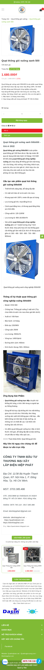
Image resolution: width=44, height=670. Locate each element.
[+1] (14, 126)
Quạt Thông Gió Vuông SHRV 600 (11, 566)
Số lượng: (5, 108)
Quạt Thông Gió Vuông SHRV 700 (33, 566)
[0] (40, 10)
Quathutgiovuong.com (28, 653)
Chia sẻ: (5, 126)
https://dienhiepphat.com (13, 523)
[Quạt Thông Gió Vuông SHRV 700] (32, 555)
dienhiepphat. (16, 517)
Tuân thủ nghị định (22, 579)
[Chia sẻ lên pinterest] (13, 126)
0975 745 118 (25, 2)
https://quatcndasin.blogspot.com (18, 526)
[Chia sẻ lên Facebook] (9, 126)
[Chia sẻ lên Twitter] (11, 126)
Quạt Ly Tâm (22, 668)
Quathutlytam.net (13, 653)
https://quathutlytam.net (14, 520)
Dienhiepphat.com (8, 656)
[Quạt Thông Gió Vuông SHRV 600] (11, 555)
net (23, 517)
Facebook (8, 646)
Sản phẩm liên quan (22, 538)
